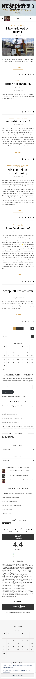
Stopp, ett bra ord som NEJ (18, 292)
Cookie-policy (6, 672)
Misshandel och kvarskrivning (18, 171)
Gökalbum (18, 561)
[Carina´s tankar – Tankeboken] (18, 8)
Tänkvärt (23, 25)
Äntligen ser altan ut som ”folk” (11, 575)
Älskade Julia (5, 414)
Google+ (18, 81)
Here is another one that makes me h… (22, 480)
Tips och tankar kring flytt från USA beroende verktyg (18, 406)
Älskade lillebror (6, 422)
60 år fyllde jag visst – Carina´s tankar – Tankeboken (17, 493)
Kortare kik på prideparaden (10, 564)
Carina (3, 501)
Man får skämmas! (18, 228)
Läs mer (18, 67)
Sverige (20, 167)
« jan (3, 369)
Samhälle (17, 165)
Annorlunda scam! (18, 121)
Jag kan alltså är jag (7, 418)
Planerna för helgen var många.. (19, 470)
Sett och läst (14, 25)
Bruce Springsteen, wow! (18, 85)
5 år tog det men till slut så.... (19, 475)
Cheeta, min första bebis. (11, 497)
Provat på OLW (12, 501)
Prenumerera (8, 392)
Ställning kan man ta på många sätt (12, 426)
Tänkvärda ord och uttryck (18, 30)
